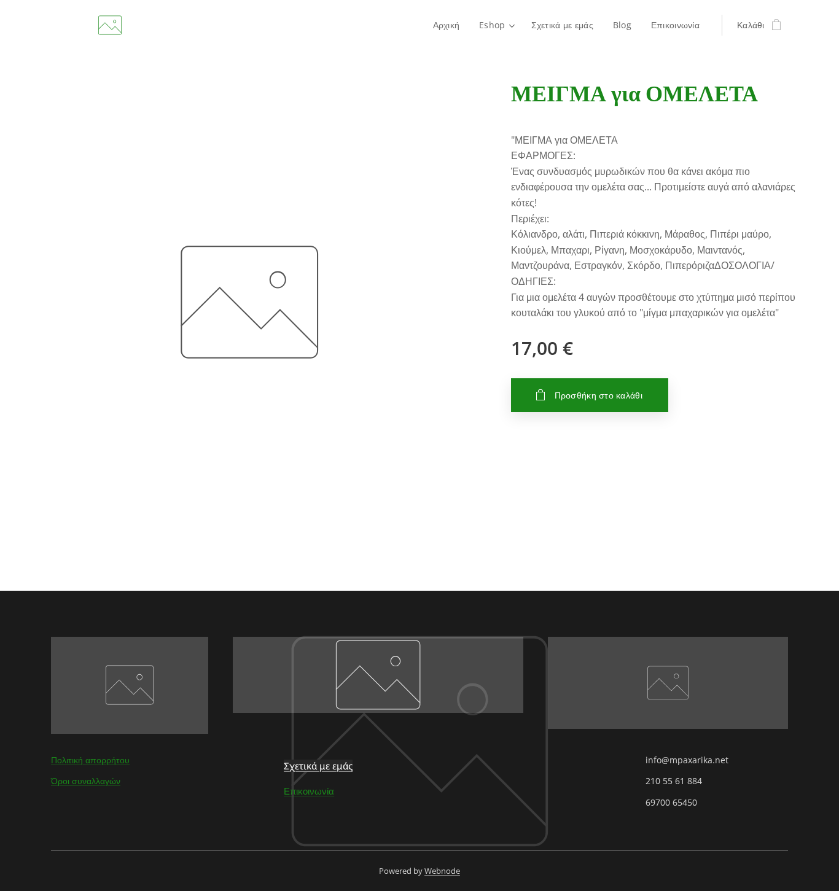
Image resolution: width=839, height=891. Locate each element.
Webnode (442, 870)
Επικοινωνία (309, 791)
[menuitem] (450, 25)
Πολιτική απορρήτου (90, 760)
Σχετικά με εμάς (318, 766)
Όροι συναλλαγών (85, 781)
